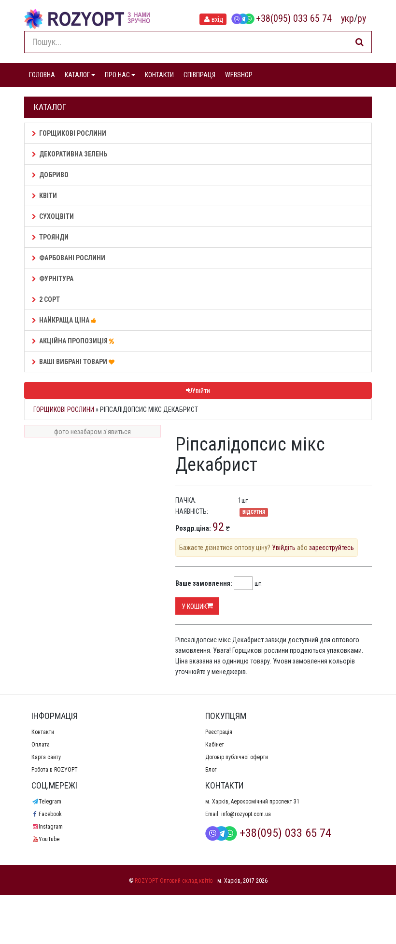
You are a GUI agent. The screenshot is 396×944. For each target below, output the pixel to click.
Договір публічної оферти (236, 757)
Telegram (50, 801)
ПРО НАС (118, 75)
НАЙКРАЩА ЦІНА (65, 320)
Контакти (42, 732)
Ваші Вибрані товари (74, 362)
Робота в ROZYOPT (54, 769)
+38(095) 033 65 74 (294, 18)
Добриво (54, 175)
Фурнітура (56, 278)
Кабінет (214, 744)
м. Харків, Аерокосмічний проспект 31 (252, 801)
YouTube (49, 839)
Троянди (54, 237)
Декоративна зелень (73, 154)
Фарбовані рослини (72, 258)
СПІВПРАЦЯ (199, 75)
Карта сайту (46, 757)
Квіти (48, 195)
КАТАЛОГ (78, 75)
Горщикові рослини (72, 133)
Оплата (40, 744)
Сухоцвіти (56, 216)
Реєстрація (218, 732)
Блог (210, 769)
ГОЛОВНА (42, 75)
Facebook (50, 814)
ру (361, 18)
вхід (217, 19)
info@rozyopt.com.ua (246, 814)
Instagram (51, 826)
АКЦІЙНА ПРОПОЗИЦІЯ (74, 341)
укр (347, 18)
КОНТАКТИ (159, 75)
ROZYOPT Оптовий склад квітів (174, 880)
